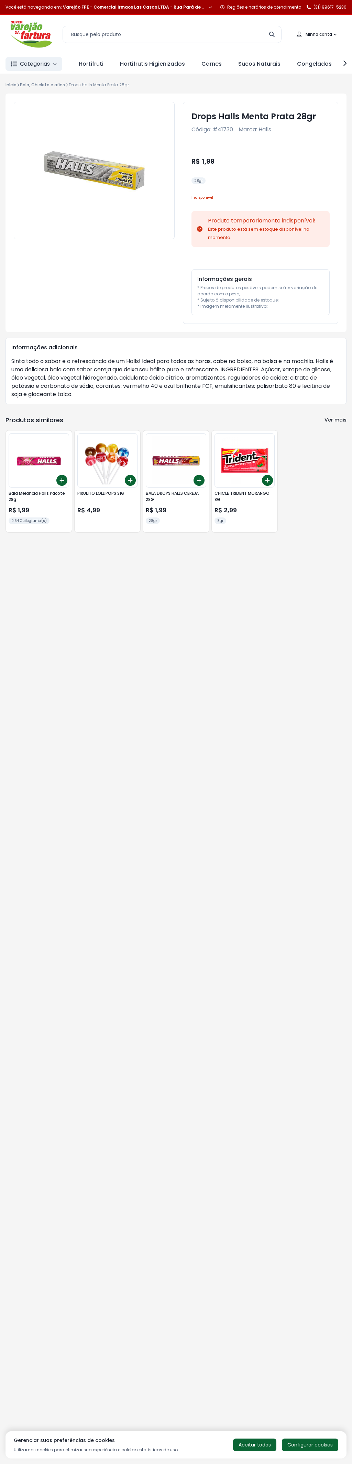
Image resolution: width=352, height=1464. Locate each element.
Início (11, 85)
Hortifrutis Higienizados (152, 64)
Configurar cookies (310, 1444)
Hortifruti (91, 64)
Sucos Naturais (259, 64)
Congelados (314, 64)
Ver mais (335, 419)
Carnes (211, 64)
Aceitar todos (255, 1444)
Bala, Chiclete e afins (42, 85)
